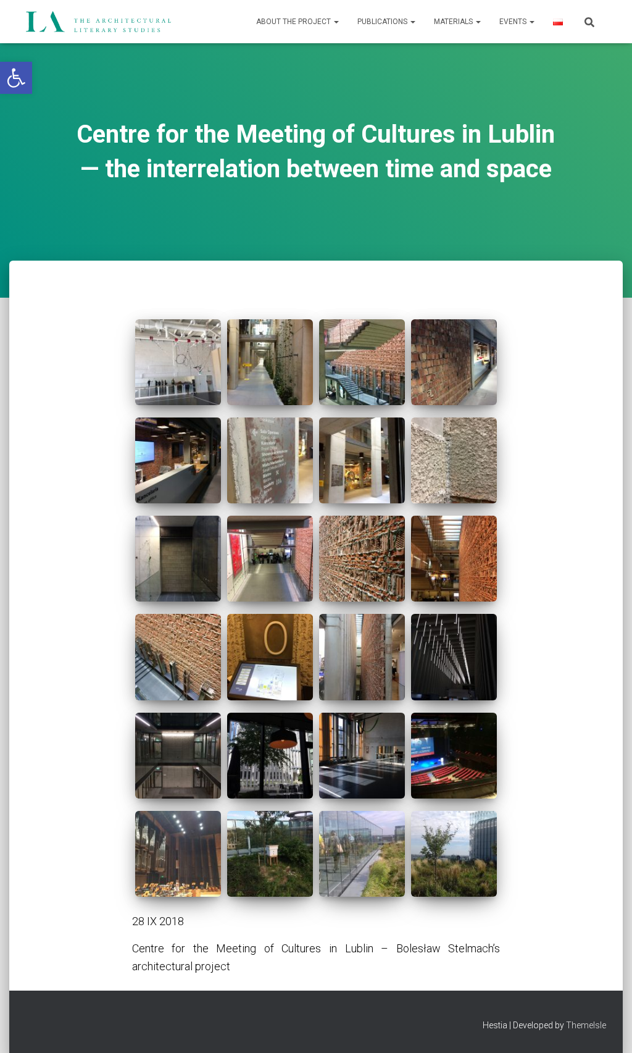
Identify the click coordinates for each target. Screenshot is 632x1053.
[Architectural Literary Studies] (98, 21)
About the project (294, 21)
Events (513, 21)
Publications (383, 21)
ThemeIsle (586, 1025)
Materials (454, 21)
